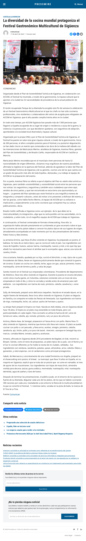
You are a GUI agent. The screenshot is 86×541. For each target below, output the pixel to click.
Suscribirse (43, 489)
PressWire (43, 4)
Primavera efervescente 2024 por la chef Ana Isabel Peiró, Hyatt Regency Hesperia (40, 434)
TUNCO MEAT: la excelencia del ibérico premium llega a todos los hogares (30, 453)
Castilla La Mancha (11, 16)
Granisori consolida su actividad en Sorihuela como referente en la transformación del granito (37, 450)
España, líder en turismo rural (18, 426)
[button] (4, 4)
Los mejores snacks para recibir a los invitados (26, 430)
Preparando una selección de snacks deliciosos (25, 422)
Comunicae (14, 32)
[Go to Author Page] (5, 33)
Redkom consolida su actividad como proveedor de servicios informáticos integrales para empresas (39, 456)
